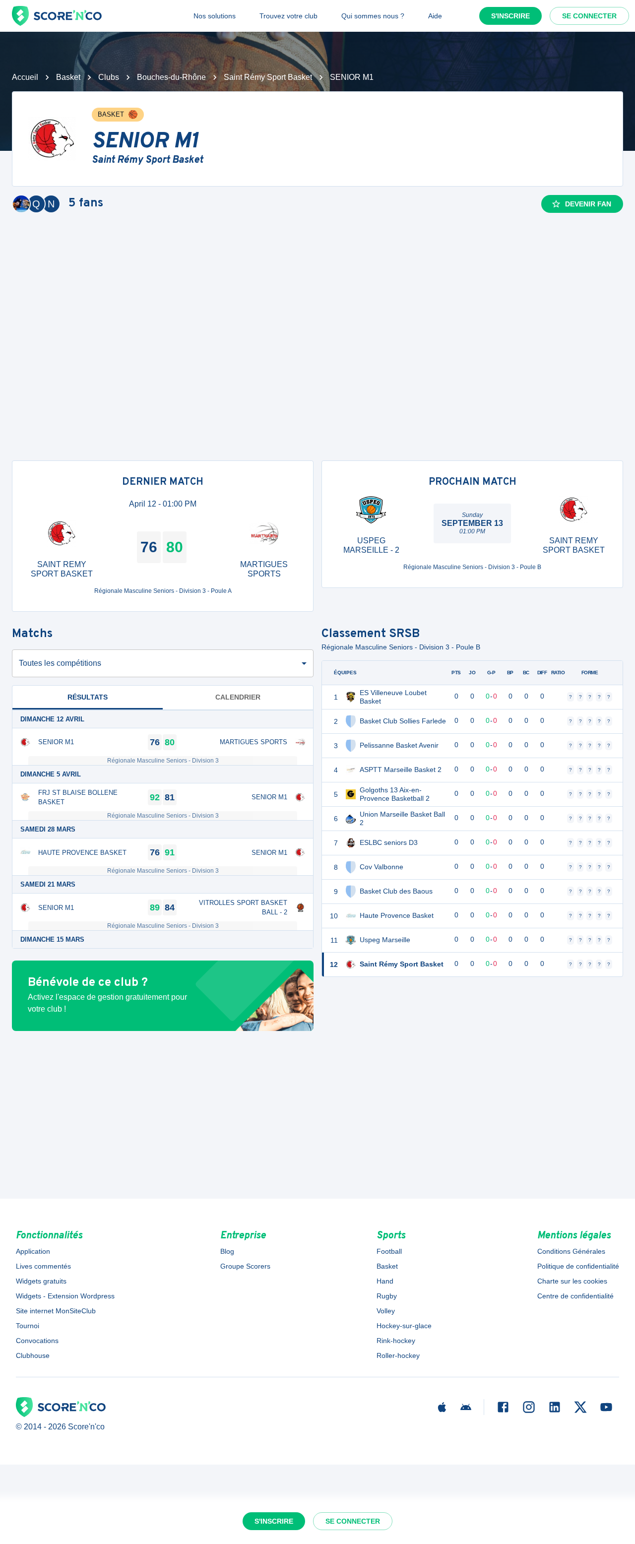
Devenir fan (588, 204)
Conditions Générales (571, 1251)
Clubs (108, 77)
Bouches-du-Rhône (171, 77)
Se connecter (589, 16)
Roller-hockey (398, 1355)
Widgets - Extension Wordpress (65, 1296)
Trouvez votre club (288, 16)
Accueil (25, 77)
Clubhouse (33, 1355)
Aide (435, 16)
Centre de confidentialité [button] (575, 1296)
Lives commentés (43, 1266)
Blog (227, 1251)
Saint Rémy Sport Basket (268, 77)
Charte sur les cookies (572, 1281)
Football (389, 1251)
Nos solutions (214, 16)
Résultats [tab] (87, 697)
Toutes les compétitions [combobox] (60, 663)
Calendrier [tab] (237, 697)
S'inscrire (510, 16)
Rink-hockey (396, 1341)
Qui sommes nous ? (372, 16)
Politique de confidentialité (578, 1266)
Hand (385, 1281)
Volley (386, 1311)
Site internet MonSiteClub (56, 1311)
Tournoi (27, 1326)
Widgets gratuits (41, 1281)
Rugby (387, 1296)
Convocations (37, 1341)
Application (33, 1251)
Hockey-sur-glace (404, 1326)
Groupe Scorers (245, 1266)
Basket (68, 77)
